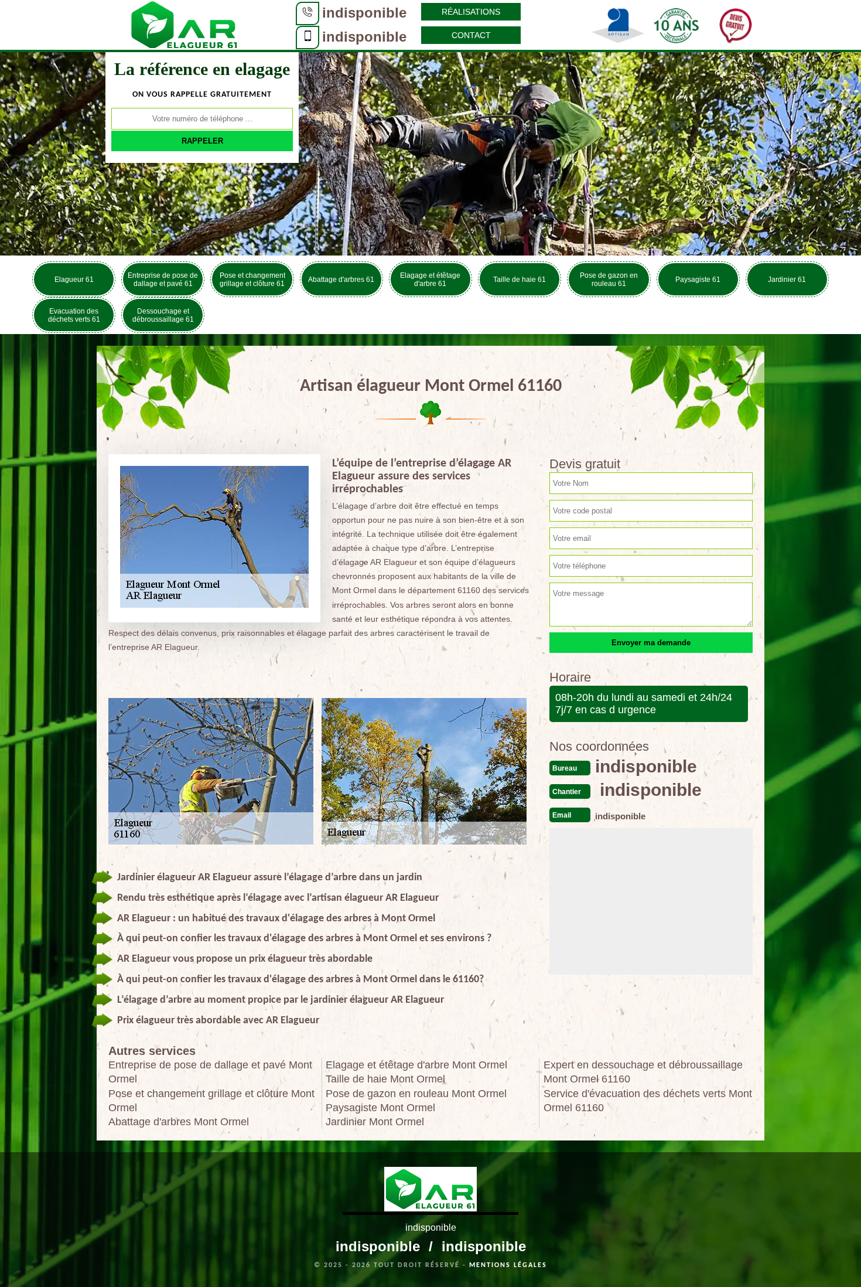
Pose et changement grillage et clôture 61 (252, 279)
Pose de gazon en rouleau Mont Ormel (416, 1093)
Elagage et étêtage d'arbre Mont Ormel (416, 1065)
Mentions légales (508, 1265)
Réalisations (471, 11)
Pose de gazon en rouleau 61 (609, 279)
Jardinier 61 (787, 279)
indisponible (364, 13)
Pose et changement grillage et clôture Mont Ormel (211, 1101)
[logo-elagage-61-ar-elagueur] (184, 24)
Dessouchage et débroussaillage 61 (163, 315)
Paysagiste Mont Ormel (380, 1108)
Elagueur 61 (74, 279)
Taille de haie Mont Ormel (385, 1079)
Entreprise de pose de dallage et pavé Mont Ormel (210, 1072)
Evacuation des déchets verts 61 (74, 315)
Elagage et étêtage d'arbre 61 (430, 279)
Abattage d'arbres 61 (341, 279)
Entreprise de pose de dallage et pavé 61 (163, 279)
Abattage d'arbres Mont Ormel (178, 1122)
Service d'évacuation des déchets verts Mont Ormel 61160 (648, 1101)
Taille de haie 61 (519, 279)
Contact (471, 35)
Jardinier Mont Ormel (375, 1122)
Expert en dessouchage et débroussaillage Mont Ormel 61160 (643, 1072)
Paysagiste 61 (697, 279)
